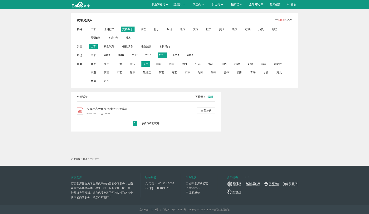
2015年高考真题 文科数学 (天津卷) (107, 108)
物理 (143, 29)
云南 (226, 72)
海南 (213, 72)
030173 (152, 209)
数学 (208, 29)
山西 (224, 64)
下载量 (199, 96)
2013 (190, 55)
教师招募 (275, 4)
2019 (107, 55)
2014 (176, 55)
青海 (253, 72)
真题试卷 (109, 46)
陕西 (161, 72)
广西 (119, 72)
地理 (274, 29)
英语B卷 (96, 37)
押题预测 (146, 46)
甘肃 (266, 72)
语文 (235, 29)
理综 (182, 29)
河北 (279, 72)
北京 (106, 64)
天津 (145, 64)
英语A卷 (113, 37)
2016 (148, 55)
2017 (134, 55)
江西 (174, 72)
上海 (119, 64)
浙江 (211, 64)
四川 (240, 72)
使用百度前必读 (222, 209)
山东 (158, 64)
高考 (85, 159)
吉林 (263, 64)
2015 (162, 55)
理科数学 (109, 29)
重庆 (132, 64)
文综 (195, 29)
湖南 (200, 72)
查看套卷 (206, 110)
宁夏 (93, 72)
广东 (187, 72)
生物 (169, 29)
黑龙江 (147, 72)
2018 (121, 55)
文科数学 (127, 29)
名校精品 (164, 46)
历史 (261, 29)
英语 (221, 29)
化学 (156, 29)
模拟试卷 (127, 46)
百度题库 (75, 159)
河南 (172, 64)
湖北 (185, 64)
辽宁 (132, 72)
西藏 (93, 80)
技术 (128, 37)
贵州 (106, 80)
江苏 (198, 64)
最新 (210, 96)
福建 (237, 64)
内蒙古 (278, 64)
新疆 (106, 72)
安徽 (250, 64)
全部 (93, 29)
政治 (248, 29)
